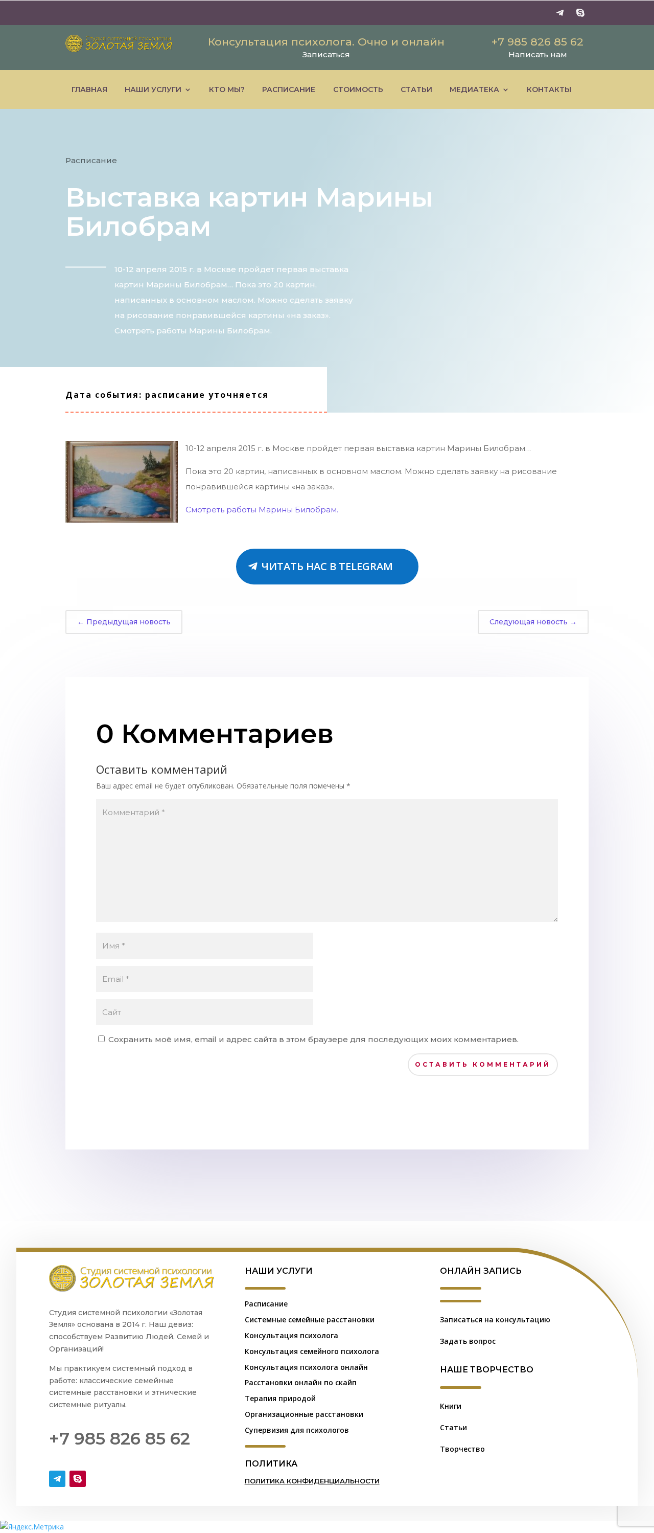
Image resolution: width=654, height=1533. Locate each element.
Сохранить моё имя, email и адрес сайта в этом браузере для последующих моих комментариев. (313, 1039)
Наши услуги (153, 89)
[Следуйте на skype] (580, 13)
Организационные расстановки (304, 1414)
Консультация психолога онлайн (306, 1367)
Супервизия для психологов (297, 1430)
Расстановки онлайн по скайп (301, 1382)
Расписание (288, 89)
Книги (450, 1406)
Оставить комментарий (483, 1064)
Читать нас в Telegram (327, 566)
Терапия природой (280, 1398)
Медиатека (474, 89)
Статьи (416, 89)
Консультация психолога (291, 1335)
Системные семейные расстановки (310, 1319)
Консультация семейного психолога (312, 1351)
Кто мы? (227, 89)
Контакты (549, 89)
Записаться (326, 54)
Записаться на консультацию (495, 1319)
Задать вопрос (468, 1341)
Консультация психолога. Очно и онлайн (326, 41)
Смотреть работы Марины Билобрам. (261, 509)
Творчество (462, 1449)
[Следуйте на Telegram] (560, 13)
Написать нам (537, 54)
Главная (89, 89)
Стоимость (358, 89)
